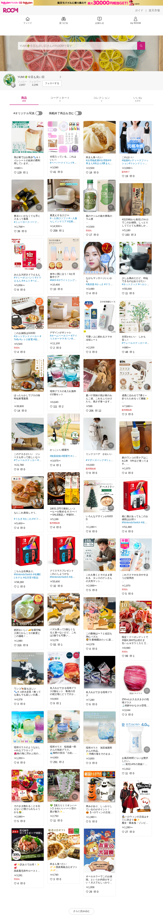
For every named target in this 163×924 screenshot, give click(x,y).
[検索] (141, 46)
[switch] (39, 113)
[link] (28, 137)
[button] (9, 80)
